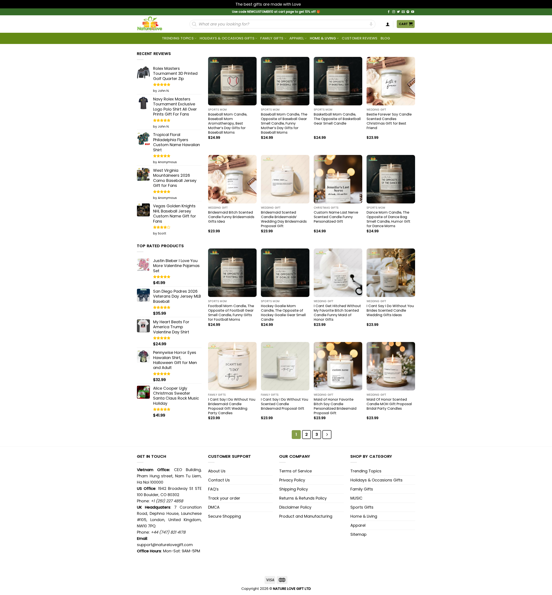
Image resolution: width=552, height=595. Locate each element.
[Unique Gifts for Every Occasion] (155, 24)
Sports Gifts (361, 507)
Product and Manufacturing (305, 516)
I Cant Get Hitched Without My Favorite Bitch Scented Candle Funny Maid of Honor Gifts (337, 313)
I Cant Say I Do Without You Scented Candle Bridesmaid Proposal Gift (284, 404)
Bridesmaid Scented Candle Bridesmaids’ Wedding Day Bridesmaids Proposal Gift (284, 219)
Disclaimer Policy (295, 507)
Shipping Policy (293, 489)
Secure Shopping (224, 516)
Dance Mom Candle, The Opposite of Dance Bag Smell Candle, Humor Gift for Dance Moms (388, 219)
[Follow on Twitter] (398, 12)
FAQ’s (213, 489)
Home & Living (323, 38)
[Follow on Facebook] (388, 12)
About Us (217, 471)
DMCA (214, 507)
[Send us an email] (403, 12)
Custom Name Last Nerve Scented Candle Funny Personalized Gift (336, 217)
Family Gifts (271, 38)
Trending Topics (365, 471)
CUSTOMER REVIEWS (359, 38)
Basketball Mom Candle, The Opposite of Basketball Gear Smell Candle (337, 119)
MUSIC (356, 498)
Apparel (296, 38)
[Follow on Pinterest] (407, 12)
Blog (385, 38)
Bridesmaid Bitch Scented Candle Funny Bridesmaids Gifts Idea (231, 217)
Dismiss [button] (309, 4)
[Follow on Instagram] (393, 12)
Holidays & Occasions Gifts (227, 38)
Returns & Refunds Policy (303, 498)
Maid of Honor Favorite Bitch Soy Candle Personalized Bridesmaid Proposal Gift (335, 406)
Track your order (224, 498)
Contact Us (219, 480)
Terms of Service (295, 471)
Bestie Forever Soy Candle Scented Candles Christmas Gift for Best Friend (389, 121)
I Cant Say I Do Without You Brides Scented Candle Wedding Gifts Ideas (390, 310)
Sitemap (358, 534)
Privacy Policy (292, 480)
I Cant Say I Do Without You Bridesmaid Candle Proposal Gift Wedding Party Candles (231, 406)
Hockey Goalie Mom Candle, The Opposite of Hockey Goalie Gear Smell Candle (283, 313)
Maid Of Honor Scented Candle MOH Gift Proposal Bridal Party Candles (389, 404)
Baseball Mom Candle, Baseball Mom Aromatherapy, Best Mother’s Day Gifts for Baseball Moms (227, 123)
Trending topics (178, 38)
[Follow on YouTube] (412, 12)
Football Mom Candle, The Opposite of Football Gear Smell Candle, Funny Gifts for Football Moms (231, 313)
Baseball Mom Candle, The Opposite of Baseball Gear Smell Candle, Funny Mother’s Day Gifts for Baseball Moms (284, 123)
